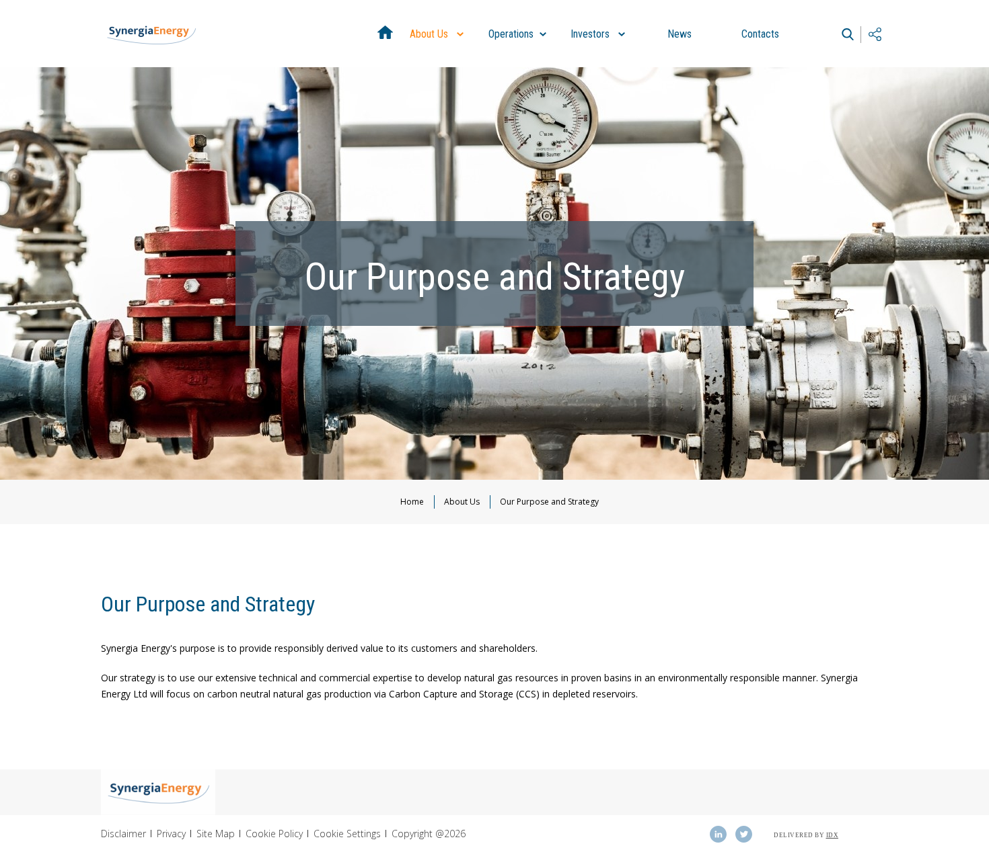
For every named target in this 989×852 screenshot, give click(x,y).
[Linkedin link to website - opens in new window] (718, 834)
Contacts (760, 34)
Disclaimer (123, 833)
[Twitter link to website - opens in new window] (743, 834)
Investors (600, 48)
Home (385, 34)
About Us (439, 48)
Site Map (215, 833)
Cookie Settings (347, 833)
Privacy (171, 833)
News (679, 34)
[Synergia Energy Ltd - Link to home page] (151, 34)
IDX (832, 835)
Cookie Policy (274, 833)
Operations (518, 48)
